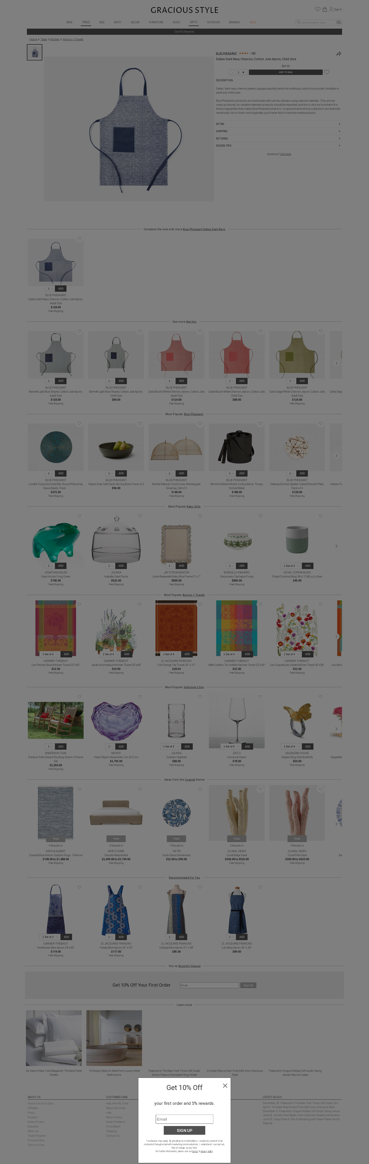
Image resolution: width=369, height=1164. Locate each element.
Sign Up (184, 1130)
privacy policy (206, 1151)
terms (195, 1151)
